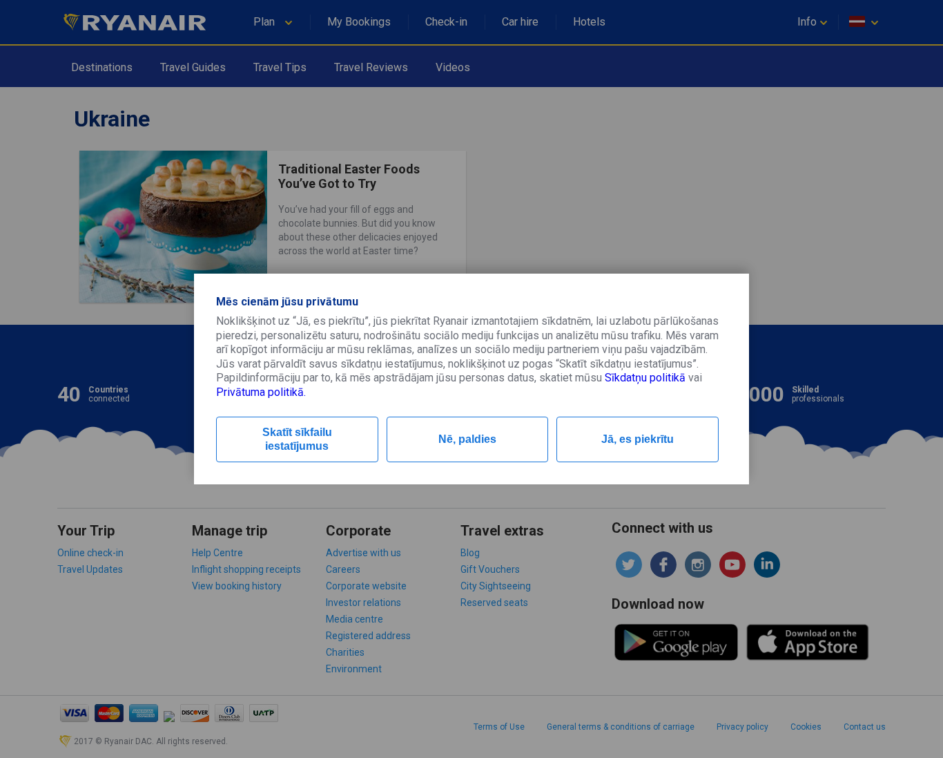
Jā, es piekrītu (637, 439)
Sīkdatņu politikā (645, 377)
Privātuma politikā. (261, 392)
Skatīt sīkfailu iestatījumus (297, 439)
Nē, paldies (467, 439)
